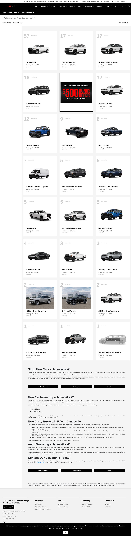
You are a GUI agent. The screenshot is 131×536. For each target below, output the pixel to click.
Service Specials (62, 506)
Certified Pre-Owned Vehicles (43, 509)
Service (61, 501)
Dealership (109, 501)
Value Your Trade (76, 386)
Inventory (39, 501)
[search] (129, 6)
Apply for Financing (43, 386)
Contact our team (40, 462)
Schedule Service (63, 504)
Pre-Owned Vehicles (40, 506)
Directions (108, 506)
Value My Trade (86, 506)
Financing (86, 501)
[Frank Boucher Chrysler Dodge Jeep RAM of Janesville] (11, 6)
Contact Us (109, 386)
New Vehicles (38, 504)
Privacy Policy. (77, 528)
